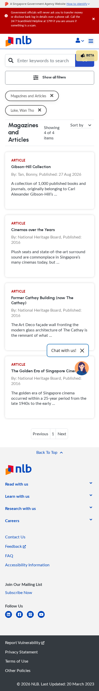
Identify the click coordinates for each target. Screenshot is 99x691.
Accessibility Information (27, 565)
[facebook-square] (21, 617)
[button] (80, 41)
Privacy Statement (21, 652)
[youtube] (43, 617)
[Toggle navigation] (91, 41)
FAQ (9, 555)
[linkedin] (10, 617)
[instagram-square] (32, 617)
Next (62, 434)
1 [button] (53, 434)
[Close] (95, 14)
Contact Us (15, 537)
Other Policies (17, 670)
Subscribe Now (18, 592)
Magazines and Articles (28, 95)
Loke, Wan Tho (22, 110)
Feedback (14, 546)
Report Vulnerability (23, 642)
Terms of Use (16, 661)
